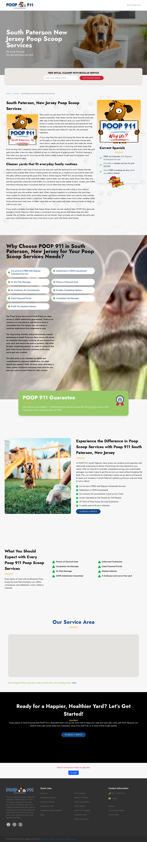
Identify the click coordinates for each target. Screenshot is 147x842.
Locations (15, 94)
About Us (44, 793)
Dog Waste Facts (47, 806)
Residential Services (48, 797)
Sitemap (111, 806)
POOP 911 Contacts (82, 810)
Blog (42, 815)
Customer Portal (80, 815)
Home (8, 94)
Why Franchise (79, 793)
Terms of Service (60, 839)
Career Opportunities (82, 802)
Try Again (73, 773)
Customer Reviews (47, 802)
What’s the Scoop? (81, 819)
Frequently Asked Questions (51, 810)
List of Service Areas (116, 810)
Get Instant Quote (91, 78)
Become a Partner (81, 797)
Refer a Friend (79, 806)
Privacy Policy (113, 815)
